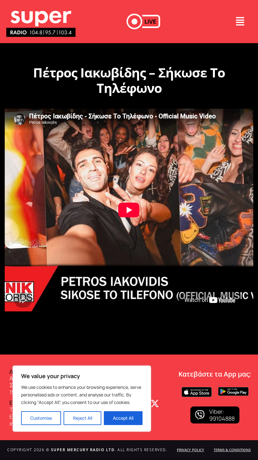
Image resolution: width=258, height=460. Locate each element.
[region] (82, 399)
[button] (143, 21)
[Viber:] (200, 415)
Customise (41, 418)
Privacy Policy (190, 449)
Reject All (82, 418)
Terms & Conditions (232, 449)
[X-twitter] (154, 403)
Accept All (123, 418)
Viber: (216, 411)
